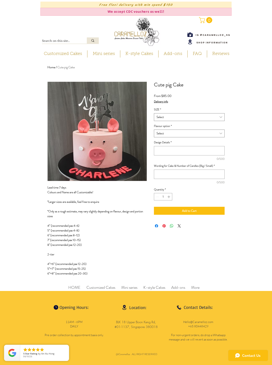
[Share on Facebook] (156, 225)
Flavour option (163, 126)
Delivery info (161, 101)
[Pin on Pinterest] (164, 225)
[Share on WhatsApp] (171, 225)
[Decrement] (157, 196)
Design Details (163, 142)
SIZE (157, 109)
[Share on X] (179, 225)
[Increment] (169, 196)
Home (51, 67)
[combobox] (189, 117)
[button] (206, 20)
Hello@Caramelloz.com (198, 322)
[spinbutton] (163, 196)
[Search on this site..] (93, 40)
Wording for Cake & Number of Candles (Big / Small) (184, 166)
